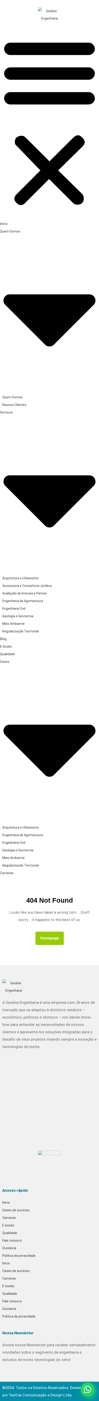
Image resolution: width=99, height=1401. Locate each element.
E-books (6, 646)
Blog (3, 639)
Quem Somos (12, 397)
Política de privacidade (18, 1255)
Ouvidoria (9, 1248)
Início (4, 224)
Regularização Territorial (20, 631)
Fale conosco (12, 1240)
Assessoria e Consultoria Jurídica (27, 586)
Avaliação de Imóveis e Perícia (24, 593)
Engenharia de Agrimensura (22, 601)
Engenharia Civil (13, 608)
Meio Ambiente (13, 624)
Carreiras (7, 873)
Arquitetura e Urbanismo (20, 578)
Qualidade (7, 654)
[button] (49, 121)
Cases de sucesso (16, 1210)
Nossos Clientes (14, 405)
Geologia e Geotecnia (17, 616)
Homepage (51, 936)
